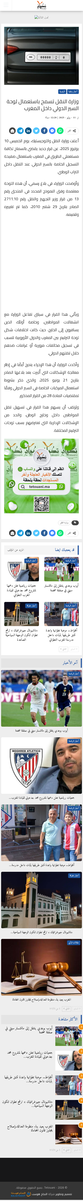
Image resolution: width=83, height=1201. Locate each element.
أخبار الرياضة (71, 561)
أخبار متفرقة (31, 606)
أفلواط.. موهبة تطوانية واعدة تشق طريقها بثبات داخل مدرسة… (28, 1079)
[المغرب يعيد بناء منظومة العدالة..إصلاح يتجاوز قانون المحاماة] (41, 967)
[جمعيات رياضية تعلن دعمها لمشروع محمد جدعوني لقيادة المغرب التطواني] (21, 569)
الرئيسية (62, 91)
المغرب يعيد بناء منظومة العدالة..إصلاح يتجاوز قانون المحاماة (29, 1128)
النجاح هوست (39, 1194)
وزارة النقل (64, 523)
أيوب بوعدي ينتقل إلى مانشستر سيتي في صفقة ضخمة (28, 1030)
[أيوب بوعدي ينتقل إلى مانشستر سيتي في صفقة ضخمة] (61, 569)
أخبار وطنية (73, 91)
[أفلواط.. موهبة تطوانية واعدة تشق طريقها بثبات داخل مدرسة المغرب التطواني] (61, 614)
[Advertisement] (41, 265)
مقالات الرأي (74, 943)
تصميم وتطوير (64, 1194)
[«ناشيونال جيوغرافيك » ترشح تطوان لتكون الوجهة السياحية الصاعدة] (21, 614)
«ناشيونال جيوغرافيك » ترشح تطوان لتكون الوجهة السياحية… (27, 1104)
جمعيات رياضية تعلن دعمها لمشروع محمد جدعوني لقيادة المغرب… (29, 1055)
